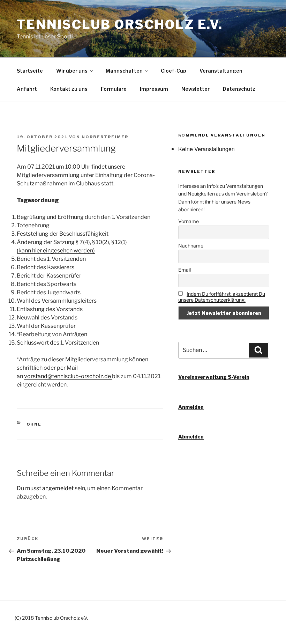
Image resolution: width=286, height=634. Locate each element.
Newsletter (195, 89)
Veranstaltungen (221, 71)
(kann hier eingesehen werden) (56, 250)
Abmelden (191, 437)
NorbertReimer (105, 136)
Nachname (190, 246)
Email (184, 270)
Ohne (34, 424)
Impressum (154, 89)
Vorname (188, 221)
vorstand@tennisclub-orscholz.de (68, 376)
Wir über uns (72, 71)
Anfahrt (27, 89)
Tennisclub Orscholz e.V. (120, 24)
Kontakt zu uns (69, 89)
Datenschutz (239, 89)
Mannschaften (124, 71)
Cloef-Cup (173, 71)
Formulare (114, 89)
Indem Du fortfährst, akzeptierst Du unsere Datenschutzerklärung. (221, 297)
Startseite (30, 71)
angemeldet (58, 488)
